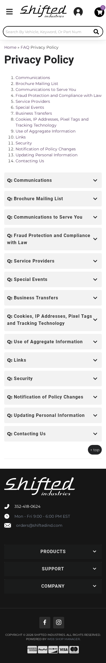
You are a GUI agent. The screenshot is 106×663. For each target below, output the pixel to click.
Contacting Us (30, 160)
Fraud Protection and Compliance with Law (58, 95)
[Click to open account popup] (78, 11)
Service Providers (33, 101)
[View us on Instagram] (58, 623)
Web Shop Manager (63, 639)
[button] (53, 31)
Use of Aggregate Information (45, 131)
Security (24, 143)
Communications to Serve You (46, 89)
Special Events (30, 107)
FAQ (25, 47)
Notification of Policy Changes (46, 149)
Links (21, 137)
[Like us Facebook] (44, 623)
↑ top (94, 449)
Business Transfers (34, 113)
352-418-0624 (27, 506)
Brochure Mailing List (37, 83)
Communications (33, 77)
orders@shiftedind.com (39, 525)
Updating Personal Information (46, 154)
